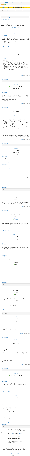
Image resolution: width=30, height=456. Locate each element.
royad (16, 166)
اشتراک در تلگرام (4, 48)
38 (28, 19)
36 (9, 433)
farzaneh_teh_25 (15, 27)
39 (18, 22)
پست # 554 (9, 422)
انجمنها (6, 2)
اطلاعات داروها (17, 2)
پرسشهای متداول (7, 10)
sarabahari (16, 109)
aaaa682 (16, 148)
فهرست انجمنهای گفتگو (7, 17)
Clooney (15, 50)
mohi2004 (16, 316)
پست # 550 (9, 309)
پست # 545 (9, 185)
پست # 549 (9, 280)
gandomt (16, 193)
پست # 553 (9, 391)
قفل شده (6, 19)
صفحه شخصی (13, 2)
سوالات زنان (12, 17)
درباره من (25, 2)
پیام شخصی (3, 35)
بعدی (19, 22)
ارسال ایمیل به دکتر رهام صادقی (15, 453)
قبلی (22, 19)
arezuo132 (16, 373)
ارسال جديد (2, 19)
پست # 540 (9, 46)
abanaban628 (16, 212)
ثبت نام (2, 4)
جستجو (9, 2)
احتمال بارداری (16, 17)
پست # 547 (9, 230)
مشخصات (5, 35)
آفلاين (2, 36)
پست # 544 (9, 162)
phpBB (4, 443)
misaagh (16, 84)
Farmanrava (15, 234)
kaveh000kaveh (16, 395)
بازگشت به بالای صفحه (4, 78)
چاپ (8, 19)
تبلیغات (21, 2)
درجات (18, 10)
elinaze (15, 339)
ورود (4, 4)
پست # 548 (9, 253)
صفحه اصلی (3, 2)
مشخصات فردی (22, 10)
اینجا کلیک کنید (3, 7)
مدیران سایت (15, 10)
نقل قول (7, 48)
